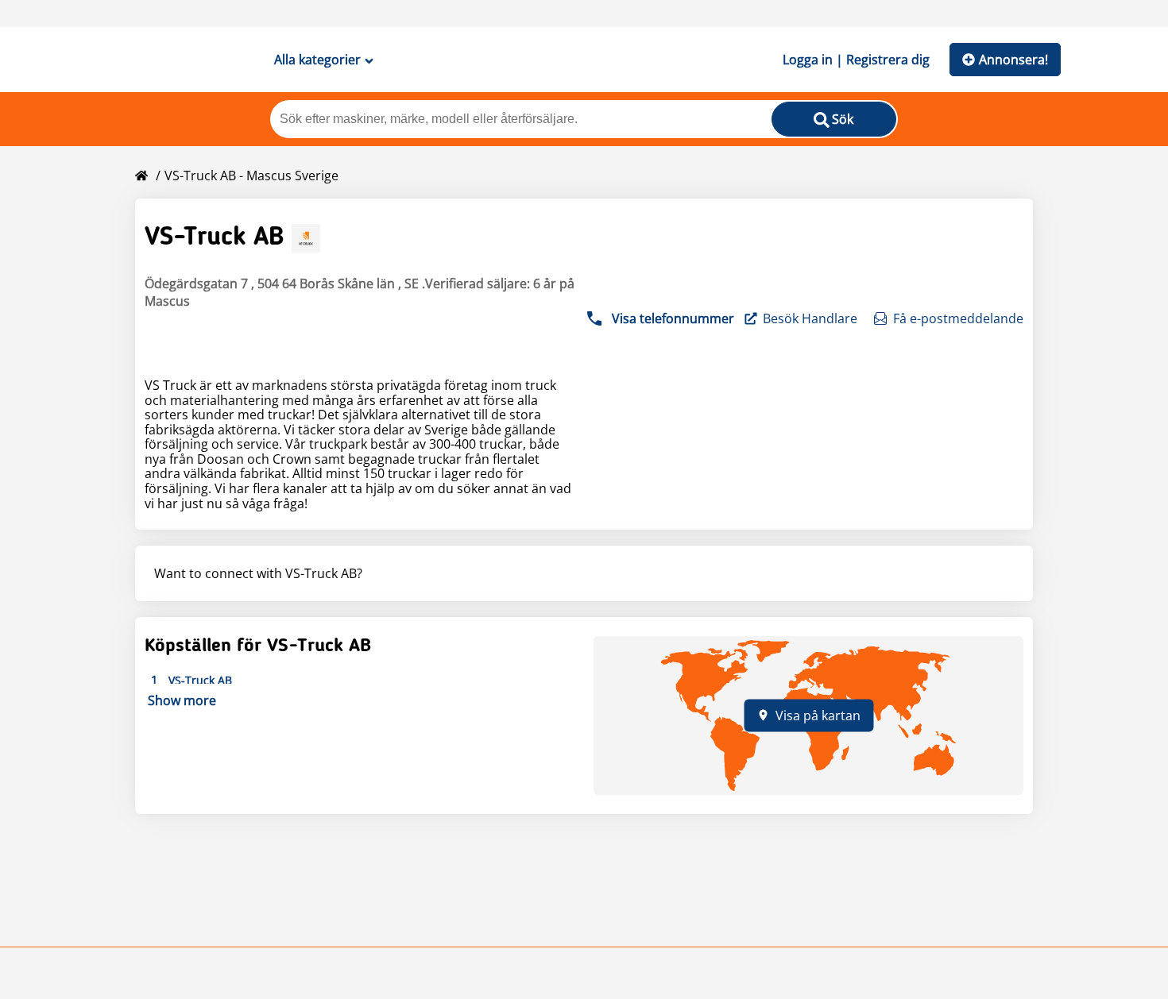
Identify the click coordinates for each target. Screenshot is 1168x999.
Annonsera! (1013, 59)
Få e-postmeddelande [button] (958, 318)
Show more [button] (182, 700)
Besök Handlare (810, 318)
